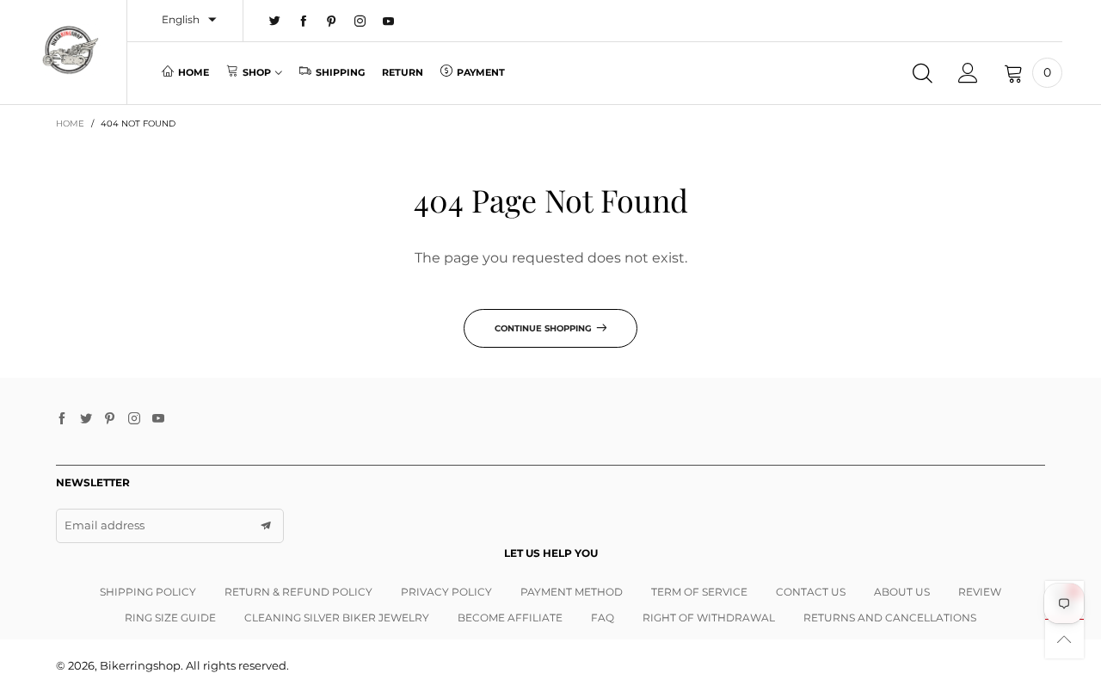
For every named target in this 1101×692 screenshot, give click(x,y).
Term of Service (699, 591)
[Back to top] (1064, 639)
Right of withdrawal (709, 617)
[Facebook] (303, 21)
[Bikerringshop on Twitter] (86, 419)
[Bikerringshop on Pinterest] (110, 419)
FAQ (602, 617)
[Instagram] (360, 21)
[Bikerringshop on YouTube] (158, 419)
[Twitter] (275, 21)
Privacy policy (446, 591)
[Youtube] (388, 21)
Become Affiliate (510, 617)
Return (402, 72)
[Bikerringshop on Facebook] (62, 419)
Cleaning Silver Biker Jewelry (336, 617)
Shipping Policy (148, 591)
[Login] (968, 73)
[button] (266, 526)
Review (979, 591)
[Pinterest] (331, 21)
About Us (902, 591)
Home (193, 72)
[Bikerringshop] (70, 50)
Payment (481, 72)
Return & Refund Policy (298, 591)
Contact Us (811, 591)
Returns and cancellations (889, 617)
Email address (105, 525)
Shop (257, 72)
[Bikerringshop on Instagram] (134, 419)
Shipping (340, 72)
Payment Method (571, 591)
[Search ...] (922, 73)
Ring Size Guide (170, 617)
